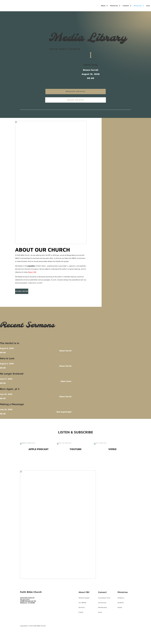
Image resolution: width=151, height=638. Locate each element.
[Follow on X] (20, 296)
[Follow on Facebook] (16, 296)
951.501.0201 (25, 599)
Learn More (21, 291)
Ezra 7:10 (32, 272)
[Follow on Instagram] (30, 608)
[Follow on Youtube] (25, 296)
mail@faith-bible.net (27, 597)
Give (148, 5)
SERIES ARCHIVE (75, 100)
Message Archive (75, 91)
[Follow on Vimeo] (34, 608)
